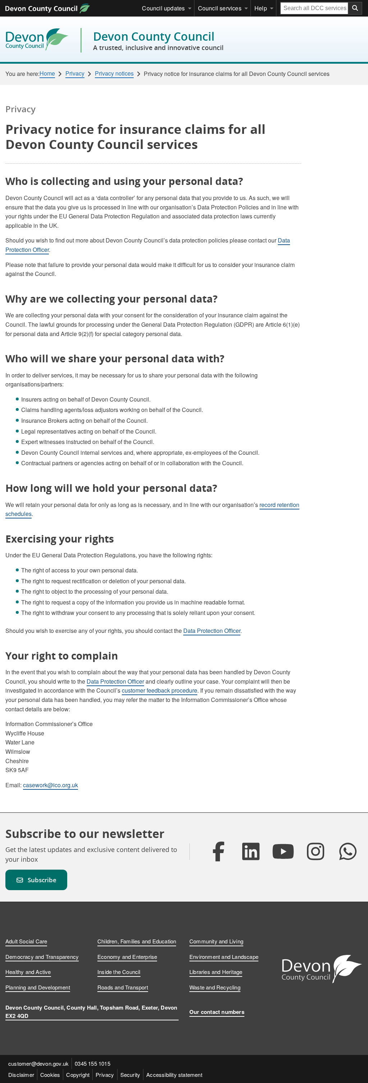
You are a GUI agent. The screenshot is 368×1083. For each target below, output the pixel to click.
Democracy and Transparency (42, 956)
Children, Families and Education (136, 941)
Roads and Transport (122, 987)
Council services (220, 8)
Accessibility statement (174, 1074)
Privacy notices (114, 73)
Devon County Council (158, 40)
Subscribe (42, 880)
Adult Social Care (26, 941)
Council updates (163, 8)
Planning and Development (37, 987)
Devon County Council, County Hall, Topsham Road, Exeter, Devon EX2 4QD (91, 1011)
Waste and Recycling (214, 987)
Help (260, 8)
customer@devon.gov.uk (38, 1063)
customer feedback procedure (159, 690)
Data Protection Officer (211, 630)
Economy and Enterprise (127, 956)
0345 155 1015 (92, 1063)
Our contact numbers (216, 1012)
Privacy (74, 73)
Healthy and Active (28, 971)
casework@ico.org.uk (50, 785)
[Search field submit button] (355, 8)
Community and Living (216, 941)
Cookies (50, 1074)
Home (47, 73)
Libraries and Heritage (215, 971)
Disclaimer (21, 1074)
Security (130, 1074)
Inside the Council (119, 971)
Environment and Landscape (223, 956)
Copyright (77, 1074)
